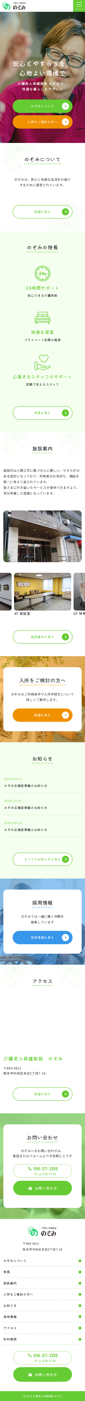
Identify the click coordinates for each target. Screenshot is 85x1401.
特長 (6, 1271)
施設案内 (10, 1283)
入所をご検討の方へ (42, 121)
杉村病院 (10, 1339)
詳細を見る (42, 211)
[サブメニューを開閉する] (42, 1316)
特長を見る (42, 412)
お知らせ (10, 1305)
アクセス (10, 1327)
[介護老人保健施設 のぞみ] (14, 6)
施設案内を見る (42, 636)
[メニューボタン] (79, 6)
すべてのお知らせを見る (42, 859)
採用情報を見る (42, 937)
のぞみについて (42, 106)
